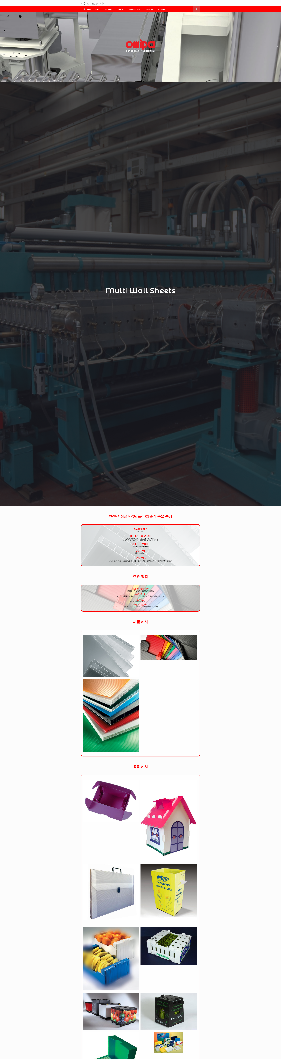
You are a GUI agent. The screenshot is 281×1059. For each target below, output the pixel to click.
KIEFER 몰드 (120, 9)
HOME (89, 9)
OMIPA (97, 9)
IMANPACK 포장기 (135, 9)
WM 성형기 (108, 9)
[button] (3, 46)
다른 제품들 (162, 9)
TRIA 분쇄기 (150, 9)
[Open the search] (196, 9)
